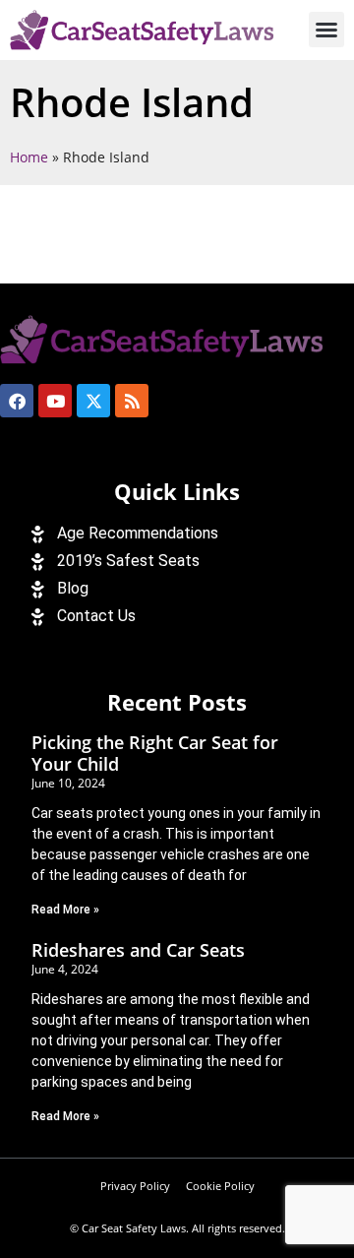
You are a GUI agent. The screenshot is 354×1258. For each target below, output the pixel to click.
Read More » (65, 909)
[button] (326, 29)
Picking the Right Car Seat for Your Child (154, 753)
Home (29, 157)
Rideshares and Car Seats (138, 950)
